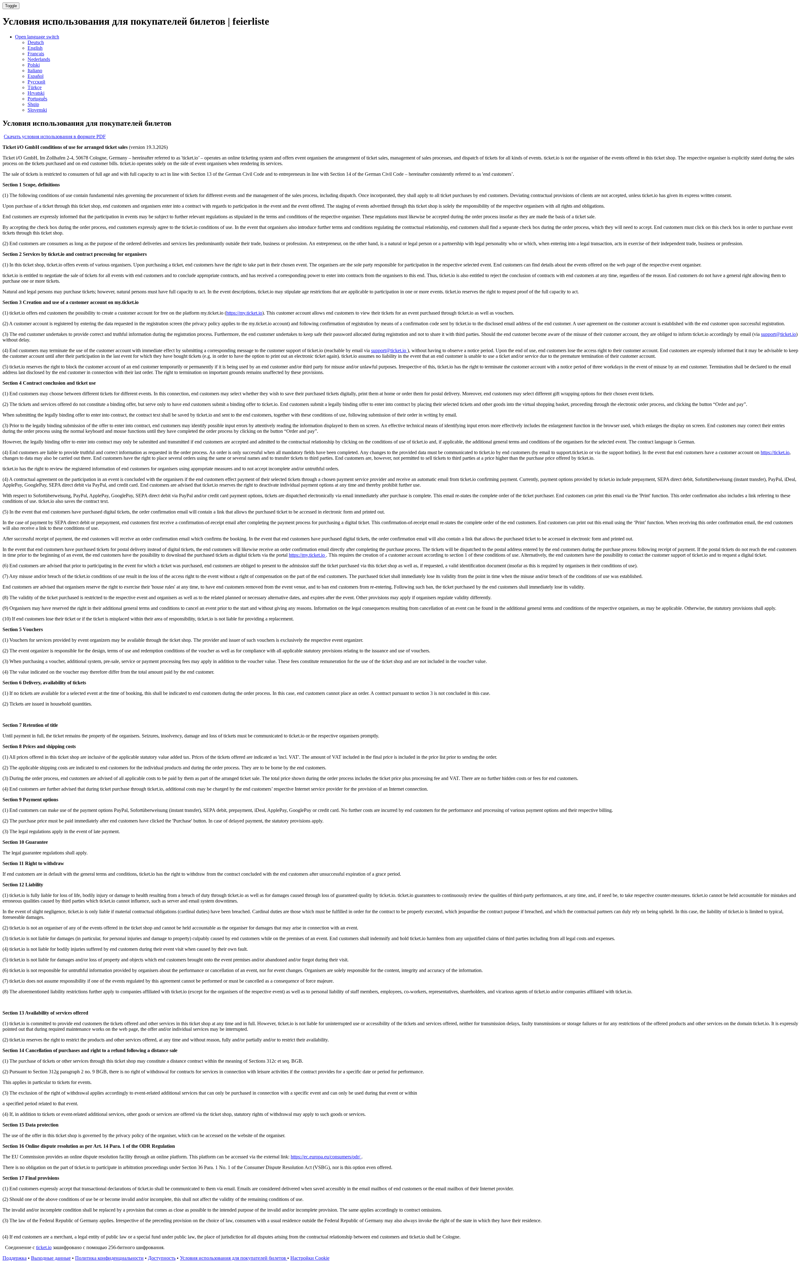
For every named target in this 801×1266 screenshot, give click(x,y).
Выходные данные (51, 1258)
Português (37, 98)
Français (36, 53)
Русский (36, 81)
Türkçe (35, 87)
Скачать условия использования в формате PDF (55, 136)
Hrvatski (36, 93)
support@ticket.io (778, 334)
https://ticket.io (775, 452)
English (35, 48)
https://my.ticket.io (244, 313)
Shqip (33, 104)
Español (35, 76)
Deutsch (36, 42)
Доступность (162, 1258)
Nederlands (39, 59)
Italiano (35, 70)
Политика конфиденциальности (109, 1258)
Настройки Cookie (309, 1258)
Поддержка (15, 1258)
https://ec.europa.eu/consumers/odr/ (326, 1156)
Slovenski (37, 110)
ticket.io (44, 1247)
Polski (34, 65)
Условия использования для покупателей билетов (233, 1258)
